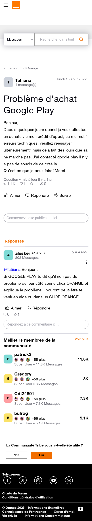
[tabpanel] (46, 290)
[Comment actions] (86, 262)
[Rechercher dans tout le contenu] (81, 39)
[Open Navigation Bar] (7, 5)
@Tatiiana (12, 269)
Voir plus (81, 339)
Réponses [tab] (14, 241)
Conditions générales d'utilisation (27, 497)
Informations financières (46, 508)
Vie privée (9, 516)
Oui (41, 455)
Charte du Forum (14, 493)
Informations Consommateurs (47, 516)
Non (16, 455)
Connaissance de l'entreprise (24, 512)
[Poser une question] (80, 509)
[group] (9, 183)
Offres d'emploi (65, 512)
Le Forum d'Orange (23, 68)
